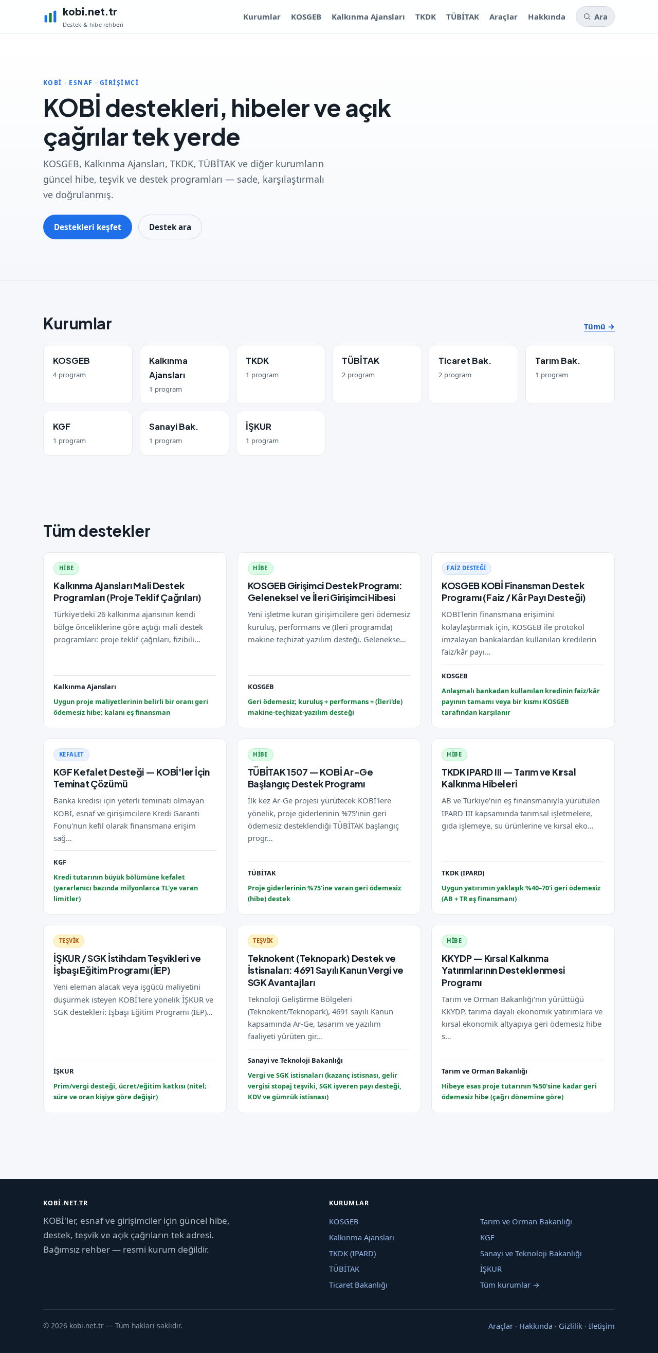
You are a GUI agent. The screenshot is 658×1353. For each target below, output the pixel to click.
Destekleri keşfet (87, 227)
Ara (601, 16)
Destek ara (170, 227)
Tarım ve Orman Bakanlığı (526, 1221)
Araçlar (503, 16)
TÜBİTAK (462, 16)
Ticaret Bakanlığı (358, 1284)
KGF (487, 1237)
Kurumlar (262, 16)
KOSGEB (306, 16)
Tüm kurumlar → (510, 1284)
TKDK (425, 16)
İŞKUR (491, 1268)
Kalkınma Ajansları (368, 16)
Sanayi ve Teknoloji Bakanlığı (531, 1253)
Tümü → (599, 326)
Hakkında (546, 16)
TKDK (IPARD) (352, 1253)
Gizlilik (570, 1326)
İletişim (602, 1326)
